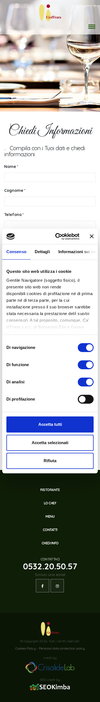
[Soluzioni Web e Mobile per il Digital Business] (50, 667)
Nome (10, 166)
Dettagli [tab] (42, 251)
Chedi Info (50, 543)
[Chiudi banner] (92, 236)
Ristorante (50, 490)
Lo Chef (50, 503)
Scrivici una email (50, 574)
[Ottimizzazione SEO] (50, 687)
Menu (50, 516)
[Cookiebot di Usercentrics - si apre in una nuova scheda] (58, 236)
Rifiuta (50, 460)
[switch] (86, 364)
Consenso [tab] (16, 251)
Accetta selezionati (50, 442)
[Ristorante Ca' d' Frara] (50, 12)
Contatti (50, 530)
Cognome (13, 190)
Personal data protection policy (62, 648)
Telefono (13, 214)
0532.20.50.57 (50, 566)
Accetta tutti (50, 424)
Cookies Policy (25, 648)
